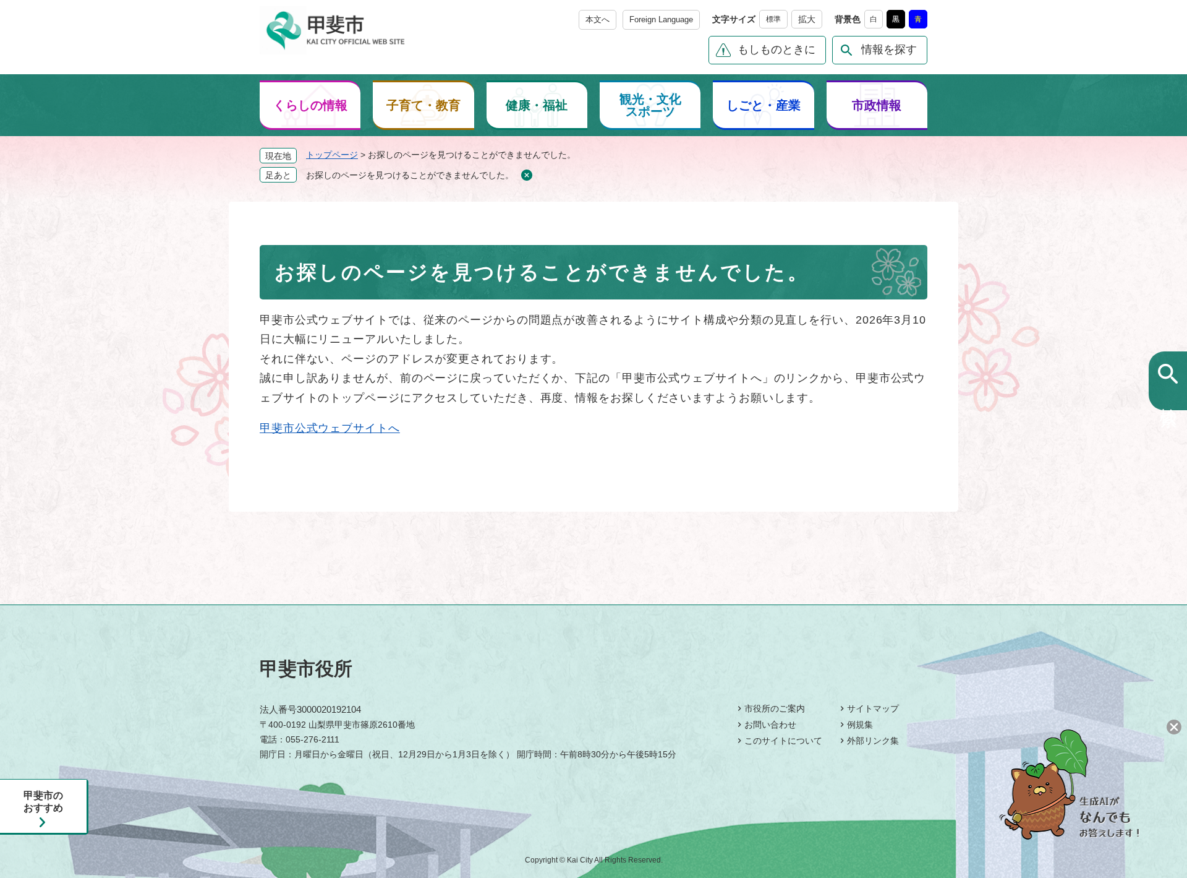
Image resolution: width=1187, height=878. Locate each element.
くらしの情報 (310, 105)
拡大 (806, 19)
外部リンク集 (873, 741)
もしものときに (776, 49)
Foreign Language (661, 19)
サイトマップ (873, 708)
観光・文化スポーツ (650, 105)
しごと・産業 (763, 105)
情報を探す (889, 49)
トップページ (332, 155)
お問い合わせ (770, 725)
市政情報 (876, 105)
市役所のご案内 (774, 708)
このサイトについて (783, 741)
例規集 (860, 725)
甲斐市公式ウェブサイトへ (330, 428)
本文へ (597, 19)
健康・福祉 (537, 105)
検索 (1168, 396)
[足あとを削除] (526, 175)
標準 (773, 19)
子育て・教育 (423, 105)
